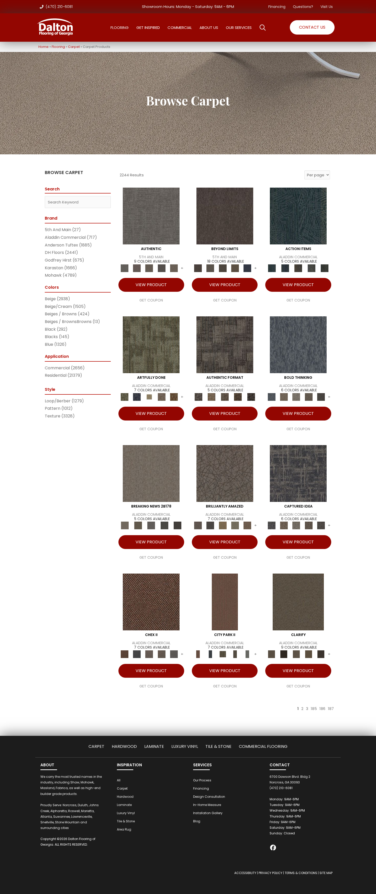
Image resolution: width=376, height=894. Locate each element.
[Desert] (210, 268)
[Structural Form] (251, 396)
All (118, 780)
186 (322, 708)
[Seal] (321, 396)
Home (43, 47)
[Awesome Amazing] (161, 396)
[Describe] (296, 654)
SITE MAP (326, 873)
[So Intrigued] (224, 473)
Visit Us (326, 6)
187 (331, 708)
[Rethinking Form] (238, 396)
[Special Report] (138, 525)
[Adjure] (321, 654)
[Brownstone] (298, 268)
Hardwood (124, 746)
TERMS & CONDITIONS (301, 873)
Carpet (74, 47)
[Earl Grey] (311, 268)
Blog (196, 821)
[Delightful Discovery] (151, 344)
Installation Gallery (208, 813)
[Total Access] (177, 525)
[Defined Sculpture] (211, 396)
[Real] (174, 268)
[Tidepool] (298, 215)
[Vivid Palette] (174, 396)
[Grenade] (284, 396)
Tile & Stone (218, 746)
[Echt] (136, 268)
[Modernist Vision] (149, 396)
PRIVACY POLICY (270, 873)
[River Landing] (136, 654)
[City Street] (324, 268)
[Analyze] (284, 654)
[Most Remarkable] (136, 396)
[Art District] (149, 654)
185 (314, 708)
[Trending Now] (151, 473)
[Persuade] (308, 654)
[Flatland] (247, 268)
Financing (276, 6)
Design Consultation (209, 796)
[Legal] (161, 268)
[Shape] (298, 344)
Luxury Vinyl (184, 746)
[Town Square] (174, 654)
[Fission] (308, 396)
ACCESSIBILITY (245, 873)
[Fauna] (235, 268)
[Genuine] (149, 268)
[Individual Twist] (225, 396)
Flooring (58, 47)
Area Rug (124, 829)
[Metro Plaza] (161, 654)
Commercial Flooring (263, 746)
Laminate (154, 746)
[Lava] (296, 396)
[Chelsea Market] (151, 601)
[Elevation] (222, 268)
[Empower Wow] (235, 525)
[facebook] (273, 848)
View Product (151, 285)
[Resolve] (298, 601)
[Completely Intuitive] (222, 525)
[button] (312, 27)
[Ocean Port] (285, 268)
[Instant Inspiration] (247, 525)
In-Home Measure (207, 805)
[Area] (224, 215)
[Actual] (151, 215)
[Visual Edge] (224, 344)
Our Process (202, 780)
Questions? (303, 6)
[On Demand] (164, 525)
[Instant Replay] (151, 525)
